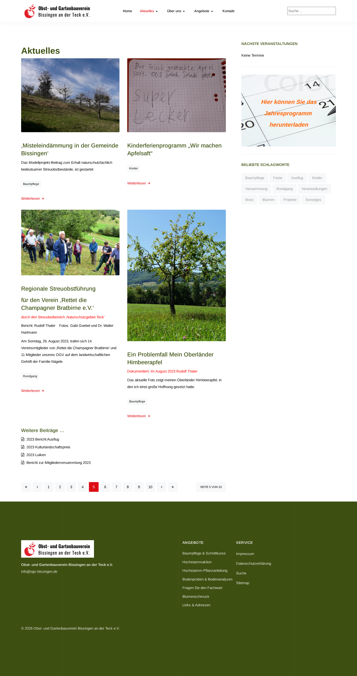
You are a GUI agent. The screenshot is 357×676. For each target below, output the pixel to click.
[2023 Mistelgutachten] (70, 95)
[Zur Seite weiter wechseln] (161, 487)
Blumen (268, 200)
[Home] (57, 548)
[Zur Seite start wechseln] (26, 487)
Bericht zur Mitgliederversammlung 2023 (58, 462)
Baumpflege (31, 184)
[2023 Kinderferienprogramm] (176, 95)
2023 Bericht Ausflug (42, 439)
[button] (149, 11)
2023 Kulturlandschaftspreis (48, 447)
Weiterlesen (31, 198)
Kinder (133, 168)
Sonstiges (313, 200)
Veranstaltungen (314, 189)
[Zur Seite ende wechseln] (173, 487)
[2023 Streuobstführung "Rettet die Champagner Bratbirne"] (70, 242)
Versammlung (256, 189)
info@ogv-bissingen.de (39, 571)
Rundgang (30, 376)
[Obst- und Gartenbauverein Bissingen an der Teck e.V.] (57, 11)
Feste (277, 178)
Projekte (290, 200)
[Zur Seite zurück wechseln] (37, 487)
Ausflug (297, 178)
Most (249, 200)
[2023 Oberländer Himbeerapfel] (176, 275)
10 (150, 487)
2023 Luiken (36, 455)
